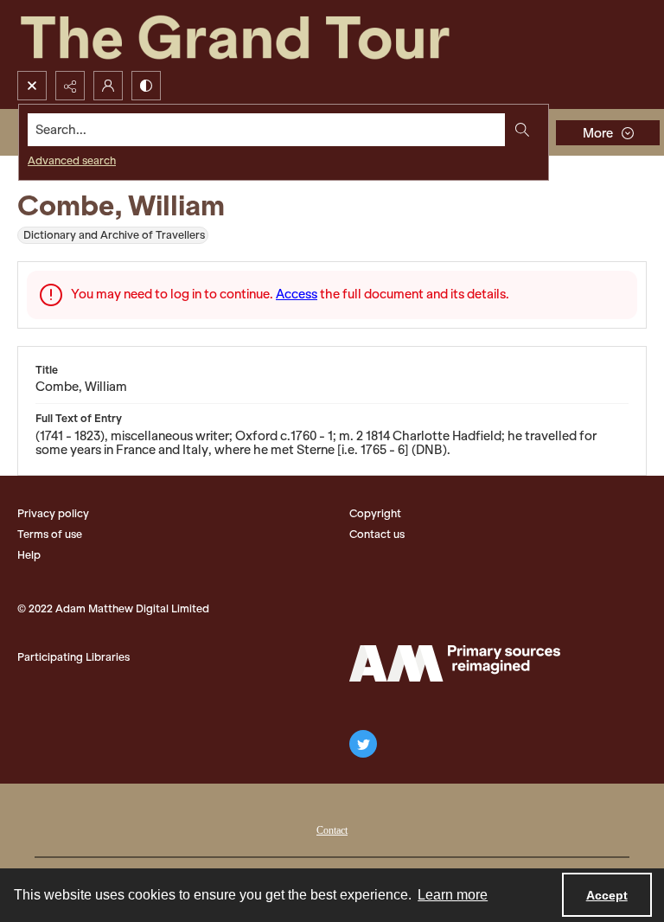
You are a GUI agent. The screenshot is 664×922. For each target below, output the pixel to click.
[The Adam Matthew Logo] (454, 663)
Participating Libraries (73, 656)
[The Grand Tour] (275, 35)
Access (296, 294)
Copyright (375, 513)
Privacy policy (53, 513)
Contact (332, 830)
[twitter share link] (363, 744)
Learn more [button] (453, 894)
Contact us (377, 534)
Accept (607, 895)
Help (29, 554)
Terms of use (49, 534)
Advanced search (72, 160)
